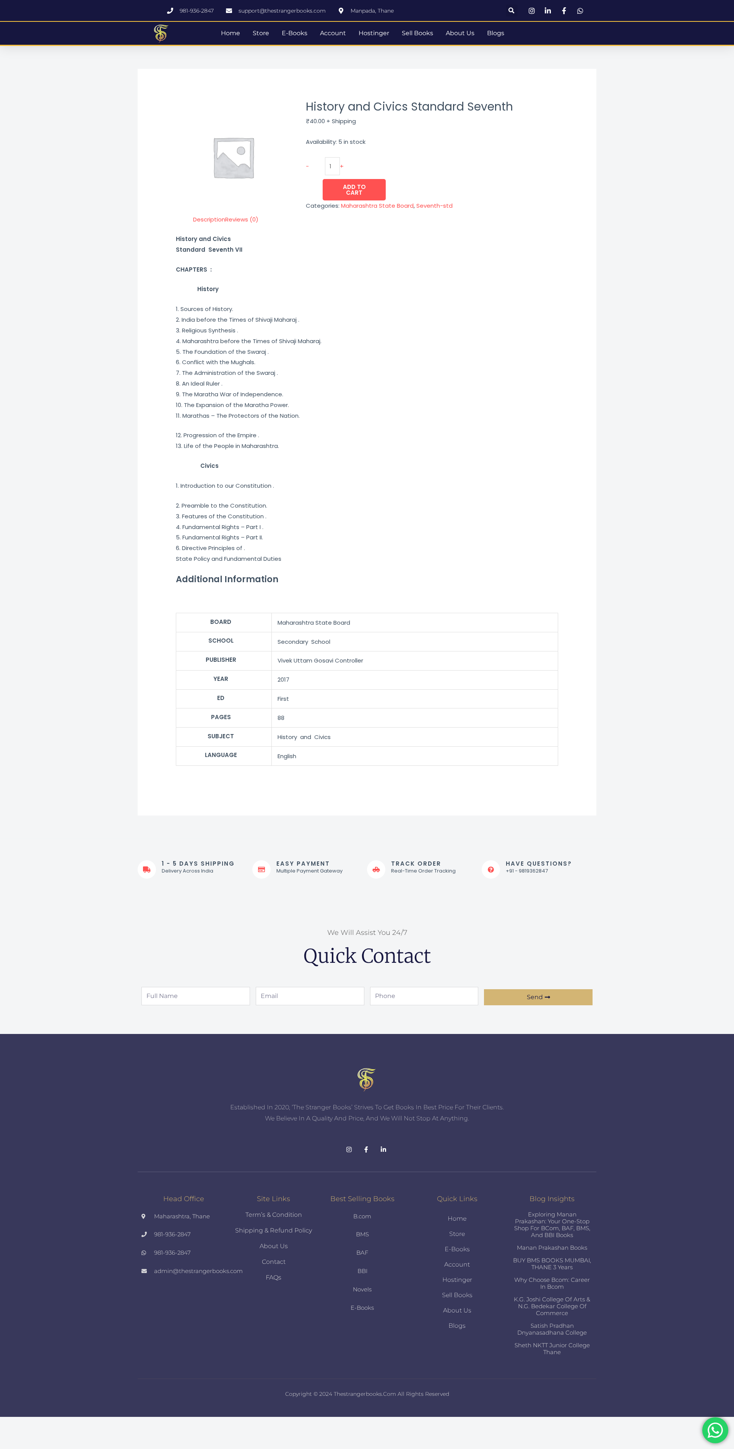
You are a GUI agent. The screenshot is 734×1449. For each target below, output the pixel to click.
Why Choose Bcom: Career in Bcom (552, 1283)
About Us (460, 33)
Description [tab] (209, 219)
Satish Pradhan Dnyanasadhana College (552, 1329)
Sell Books (417, 33)
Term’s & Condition (273, 1214)
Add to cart (354, 190)
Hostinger (374, 33)
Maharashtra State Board (377, 206)
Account (333, 33)
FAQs (273, 1277)
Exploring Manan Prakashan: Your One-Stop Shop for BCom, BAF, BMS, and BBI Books (552, 1225)
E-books (294, 33)
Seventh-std (434, 206)
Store (261, 33)
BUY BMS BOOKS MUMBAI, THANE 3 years (552, 1264)
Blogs (495, 33)
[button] (512, 10)
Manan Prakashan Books (552, 1247)
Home (230, 33)
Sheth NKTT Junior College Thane (552, 1349)
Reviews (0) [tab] (241, 219)
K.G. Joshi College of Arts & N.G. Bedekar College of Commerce (552, 1306)
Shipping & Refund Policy (273, 1230)
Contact (274, 1261)
